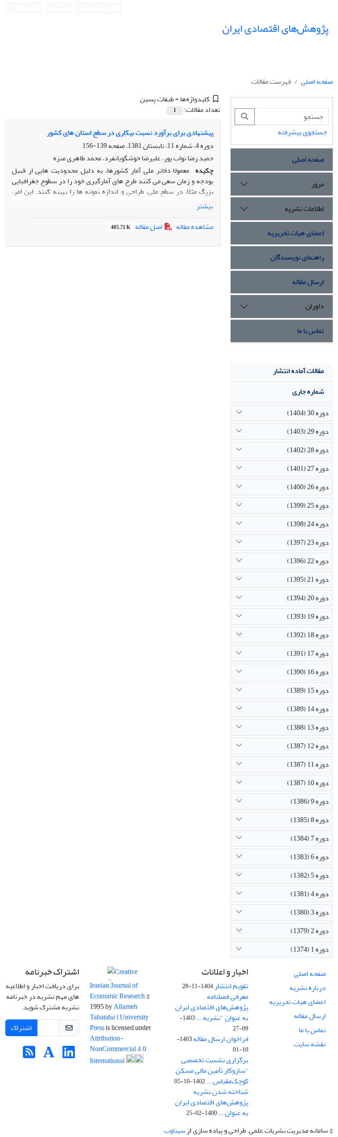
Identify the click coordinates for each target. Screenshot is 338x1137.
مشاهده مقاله (194, 226)
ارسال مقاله (308, 281)
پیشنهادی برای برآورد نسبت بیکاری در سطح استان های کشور (130, 132)
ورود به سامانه (98, 8)
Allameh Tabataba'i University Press (119, 1017)
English (21, 8)
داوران (314, 306)
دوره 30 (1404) (308, 413)
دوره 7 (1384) (309, 838)
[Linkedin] (68, 1055)
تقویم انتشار (231, 986)
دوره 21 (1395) (308, 579)
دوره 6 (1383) (309, 857)
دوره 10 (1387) (308, 783)
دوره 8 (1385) (309, 820)
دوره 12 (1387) (308, 746)
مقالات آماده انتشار (298, 370)
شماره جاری (308, 391)
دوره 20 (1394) (308, 598)
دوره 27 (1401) (308, 468)
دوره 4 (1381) (309, 894)
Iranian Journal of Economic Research (118, 991)
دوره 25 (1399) (308, 505)
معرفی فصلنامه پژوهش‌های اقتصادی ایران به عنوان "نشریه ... (211, 1007)
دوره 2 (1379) (309, 931)
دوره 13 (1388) (308, 727)
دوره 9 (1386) (309, 801)
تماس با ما (310, 330)
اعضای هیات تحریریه (296, 233)
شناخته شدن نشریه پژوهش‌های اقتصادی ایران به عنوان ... (211, 1102)
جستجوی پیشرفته (302, 132)
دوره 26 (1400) (308, 487)
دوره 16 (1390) (308, 672)
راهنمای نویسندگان (297, 257)
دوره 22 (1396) (308, 561)
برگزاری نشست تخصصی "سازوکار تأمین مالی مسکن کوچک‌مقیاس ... (212, 1070)
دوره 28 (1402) (308, 450)
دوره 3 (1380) (309, 912)
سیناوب (174, 1130)
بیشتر (204, 206)
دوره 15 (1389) (308, 690)
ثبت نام (61, 8)
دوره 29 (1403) (308, 431)
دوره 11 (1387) (308, 764)
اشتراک (21, 1027)
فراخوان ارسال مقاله (220, 1038)
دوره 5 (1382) (309, 875)
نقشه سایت (310, 1044)
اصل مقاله (137, 226)
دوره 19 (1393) (308, 616)
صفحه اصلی (317, 81)
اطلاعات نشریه (304, 208)
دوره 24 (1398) (308, 524)
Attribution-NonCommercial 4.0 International (118, 1049)
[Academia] (49, 1055)
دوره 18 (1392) (308, 635)
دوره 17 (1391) (308, 653)
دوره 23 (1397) (308, 542)
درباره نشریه (308, 987)
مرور (317, 184)
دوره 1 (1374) (309, 949)
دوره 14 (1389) (308, 709)
